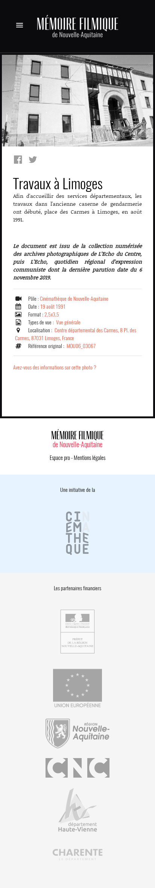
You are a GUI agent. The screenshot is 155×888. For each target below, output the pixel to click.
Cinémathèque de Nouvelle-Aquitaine (74, 298)
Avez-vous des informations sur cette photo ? (54, 367)
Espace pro (60, 457)
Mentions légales (89, 457)
